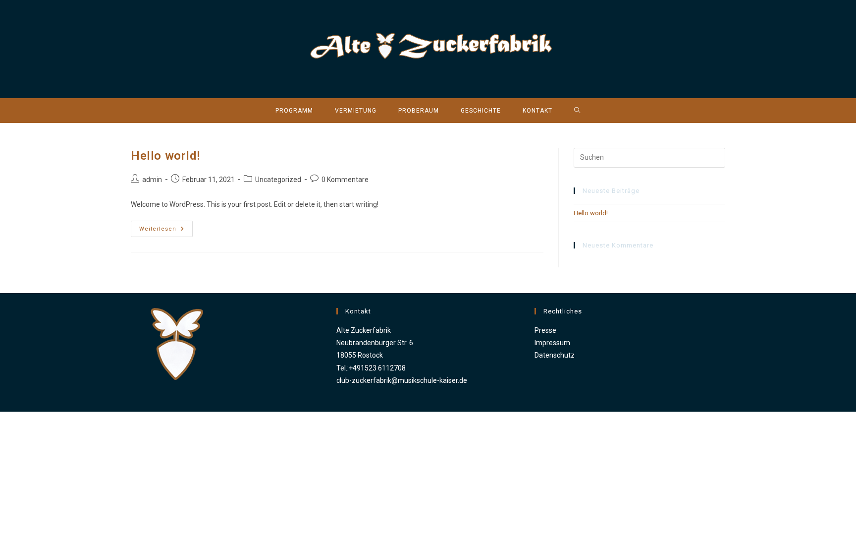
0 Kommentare (345, 180)
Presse (545, 330)
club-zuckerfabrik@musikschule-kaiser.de (401, 380)
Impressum (552, 343)
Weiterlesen (166, 231)
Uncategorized (278, 180)
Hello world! (165, 156)
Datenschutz (555, 355)
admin (152, 180)
